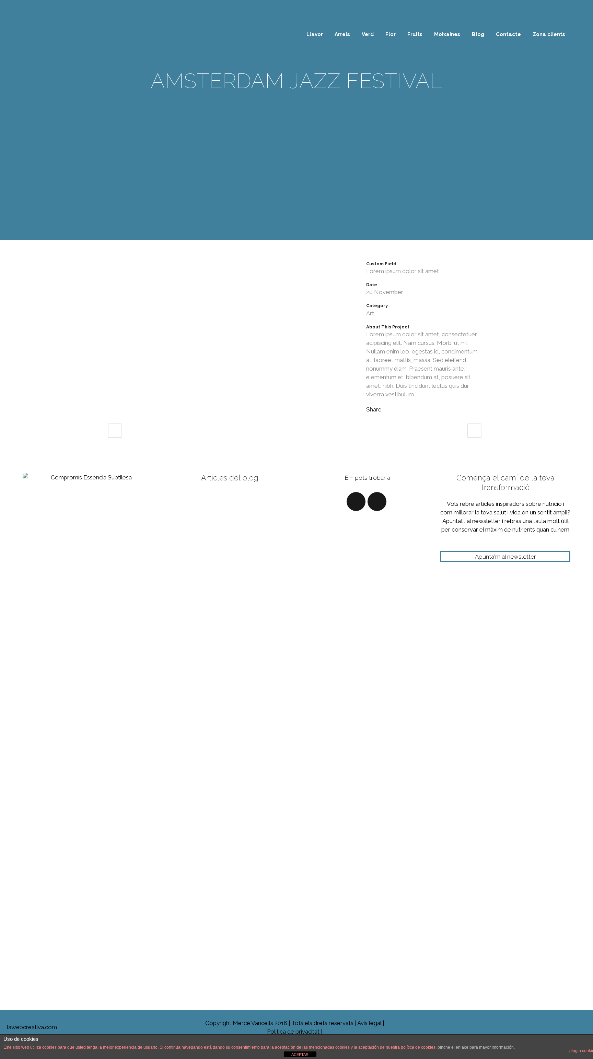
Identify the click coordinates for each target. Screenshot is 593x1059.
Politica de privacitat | (294, 1031)
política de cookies (418, 1047)
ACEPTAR (300, 1054)
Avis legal (369, 1023)
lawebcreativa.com (28, 1027)
